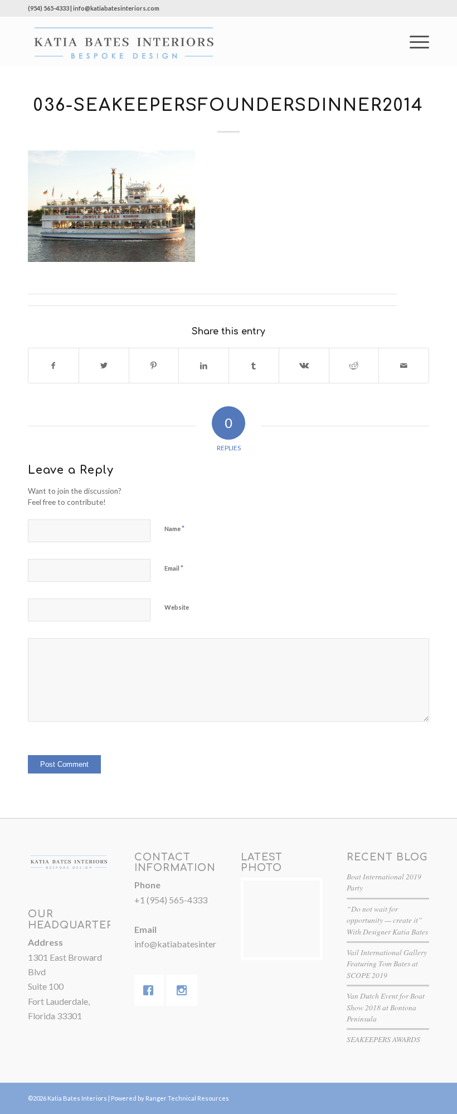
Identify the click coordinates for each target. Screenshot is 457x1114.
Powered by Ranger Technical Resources (170, 1098)
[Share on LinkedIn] (204, 365)
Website (176, 607)
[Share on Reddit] (354, 365)
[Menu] (413, 42)
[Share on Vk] (304, 365)
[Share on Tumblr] (254, 365)
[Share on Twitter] (104, 365)
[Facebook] (151, 990)
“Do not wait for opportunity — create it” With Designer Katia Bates (387, 920)
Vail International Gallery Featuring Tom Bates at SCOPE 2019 (387, 963)
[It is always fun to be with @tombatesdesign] (282, 919)
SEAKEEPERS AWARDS (383, 1039)
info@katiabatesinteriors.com (191, 943)
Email (173, 567)
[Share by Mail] (404, 365)
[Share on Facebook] (53, 365)
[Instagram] (184, 990)
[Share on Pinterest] (154, 365)
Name (174, 528)
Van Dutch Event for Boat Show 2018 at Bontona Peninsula (386, 1007)
